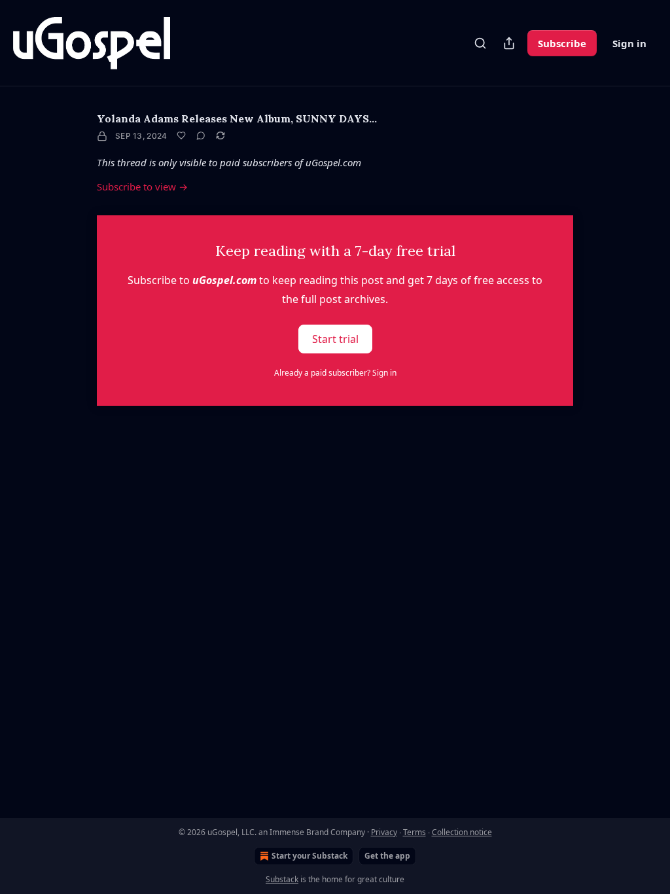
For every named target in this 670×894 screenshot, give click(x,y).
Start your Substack (309, 855)
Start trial (335, 339)
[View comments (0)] (200, 135)
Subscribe (562, 43)
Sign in (629, 43)
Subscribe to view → (142, 186)
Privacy (384, 832)
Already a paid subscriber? (335, 372)
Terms (414, 832)
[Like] (181, 135)
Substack (282, 879)
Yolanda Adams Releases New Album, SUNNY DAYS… (237, 118)
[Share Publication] (509, 43)
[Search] (480, 43)
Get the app (387, 855)
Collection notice (462, 832)
